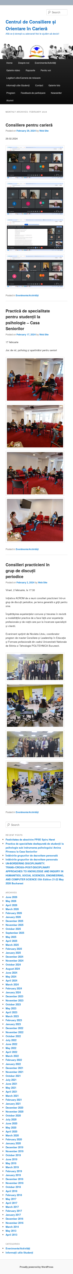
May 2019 (11, 1163)
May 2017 (11, 1199)
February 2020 (14, 1139)
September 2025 (15, 932)
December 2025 (14, 921)
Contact (39, 85)
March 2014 (12, 1227)
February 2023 (14, 1020)
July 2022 (11, 1040)
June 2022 (11, 1044)
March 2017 (12, 1207)
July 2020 (11, 1119)
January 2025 (13, 952)
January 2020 (13, 1143)
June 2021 (11, 1083)
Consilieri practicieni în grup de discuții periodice (28, 570)
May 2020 (11, 1127)
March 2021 (12, 1095)
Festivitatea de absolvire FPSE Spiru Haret (30, 839)
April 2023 (11, 1012)
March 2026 (12, 909)
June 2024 (11, 972)
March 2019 (12, 1167)
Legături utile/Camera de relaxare (23, 77)
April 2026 (11, 905)
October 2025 (13, 929)
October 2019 (13, 1155)
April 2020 (11, 1131)
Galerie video (13, 70)
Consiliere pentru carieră (29, 125)
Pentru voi (46, 70)
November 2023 (14, 1000)
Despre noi (23, 62)
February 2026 (14, 913)
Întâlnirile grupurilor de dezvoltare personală (32, 855)
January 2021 (13, 1103)
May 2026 (11, 901)
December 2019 (14, 1147)
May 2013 (11, 1230)
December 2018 (14, 1179)
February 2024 (14, 988)
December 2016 (14, 1218)
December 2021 (14, 1068)
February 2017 (14, 1211)
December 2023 (14, 996)
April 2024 (11, 980)
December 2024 (14, 956)
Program (10, 92)
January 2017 (13, 1214)
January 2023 (13, 1024)
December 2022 (14, 1028)
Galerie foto (54, 85)
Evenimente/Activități (45, 62)
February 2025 (14, 948)
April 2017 (11, 1203)
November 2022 (14, 1032)
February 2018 (14, 1195)
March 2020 (12, 1135)
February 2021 (14, 1099)
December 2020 (14, 1107)
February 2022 (14, 1060)
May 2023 (11, 1008)
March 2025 (12, 945)
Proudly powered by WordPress (36, 1267)
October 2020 (13, 1115)
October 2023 (13, 1004)
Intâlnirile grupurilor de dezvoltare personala (32, 859)
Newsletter (56, 92)
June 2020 (11, 1123)
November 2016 (14, 1223)
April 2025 (11, 941)
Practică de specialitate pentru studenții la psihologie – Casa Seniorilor (28, 319)
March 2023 (12, 1016)
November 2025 (14, 925)
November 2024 (14, 960)
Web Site (44, 130)
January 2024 (13, 992)
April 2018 (11, 1191)
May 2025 (11, 937)
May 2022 (11, 1048)
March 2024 (12, 984)
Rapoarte (30, 70)
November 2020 (14, 1111)
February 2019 (14, 1171)
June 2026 (11, 897)
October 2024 (13, 964)
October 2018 (13, 1187)
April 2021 (11, 1091)
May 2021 (11, 1087)
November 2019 (14, 1151)
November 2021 (14, 1072)
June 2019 (11, 1159)
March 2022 (12, 1056)
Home (9, 62)
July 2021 (11, 1079)
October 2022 (13, 1036)
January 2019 (13, 1175)
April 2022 (11, 1052)
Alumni (9, 100)
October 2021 (13, 1076)
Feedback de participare (33, 92)
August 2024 (13, 968)
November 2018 (14, 1183)
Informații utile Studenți (18, 85)
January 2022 (13, 1064)
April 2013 (11, 1234)
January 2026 (13, 917)
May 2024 (11, 976)
